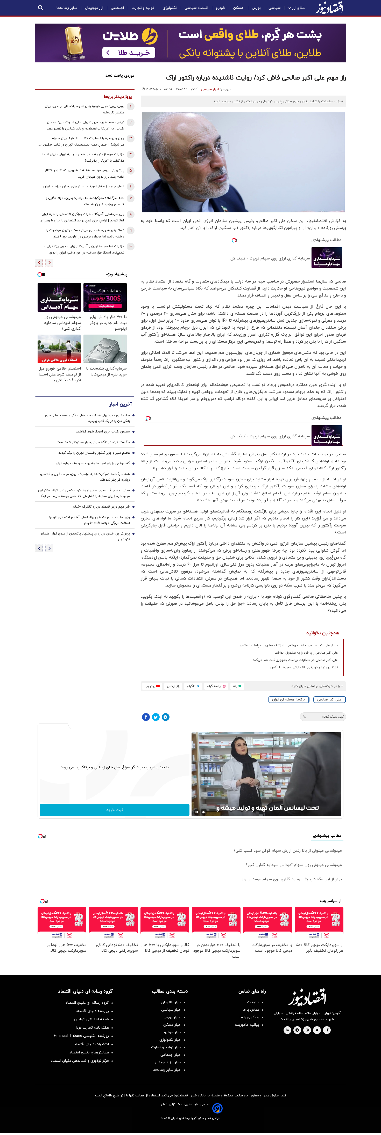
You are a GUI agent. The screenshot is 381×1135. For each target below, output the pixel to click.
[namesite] (329, 8)
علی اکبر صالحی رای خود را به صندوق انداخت (306, 652)
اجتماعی (117, 7)
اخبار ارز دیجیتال (168, 1062)
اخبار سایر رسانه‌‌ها (167, 1069)
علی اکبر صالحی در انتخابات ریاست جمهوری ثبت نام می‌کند (295, 660)
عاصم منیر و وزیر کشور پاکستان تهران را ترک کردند (94, 453)
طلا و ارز (298, 7)
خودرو (220, 7)
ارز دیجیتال (94, 7)
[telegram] (297, 1030)
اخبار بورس (172, 1017)
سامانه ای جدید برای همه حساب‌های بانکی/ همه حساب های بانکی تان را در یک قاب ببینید (87, 418)
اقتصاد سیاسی (196, 7)
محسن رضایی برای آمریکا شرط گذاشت (103, 431)
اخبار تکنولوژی (170, 1039)
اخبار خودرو (172, 1032)
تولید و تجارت (143, 7)
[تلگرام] (166, 717)
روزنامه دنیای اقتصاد (92, 1011)
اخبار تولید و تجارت (166, 1047)
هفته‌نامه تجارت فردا (92, 1027)
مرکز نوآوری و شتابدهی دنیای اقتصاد (80, 1060)
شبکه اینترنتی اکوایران (91, 1019)
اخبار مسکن (172, 1024)
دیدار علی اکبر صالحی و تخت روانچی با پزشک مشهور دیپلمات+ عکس (289, 645)
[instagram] (307, 1030)
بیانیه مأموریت (247, 1024)
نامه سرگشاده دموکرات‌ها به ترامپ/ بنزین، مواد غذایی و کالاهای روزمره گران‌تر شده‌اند (85, 201)
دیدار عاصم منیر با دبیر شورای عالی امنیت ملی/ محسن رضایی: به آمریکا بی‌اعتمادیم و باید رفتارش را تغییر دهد (85, 125)
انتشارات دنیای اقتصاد (91, 1044)
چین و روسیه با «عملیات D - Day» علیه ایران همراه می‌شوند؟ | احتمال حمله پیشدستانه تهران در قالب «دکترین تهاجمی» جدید (82, 142)
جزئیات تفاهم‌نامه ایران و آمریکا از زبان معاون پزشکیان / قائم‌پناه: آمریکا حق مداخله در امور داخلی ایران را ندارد (84, 249)
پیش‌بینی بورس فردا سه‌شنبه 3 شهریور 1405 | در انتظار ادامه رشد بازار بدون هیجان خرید (84, 173)
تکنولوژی (170, 7)
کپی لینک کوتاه (333, 717)
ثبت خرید (114, 810)
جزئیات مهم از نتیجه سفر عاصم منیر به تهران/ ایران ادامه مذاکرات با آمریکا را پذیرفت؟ (83, 157)
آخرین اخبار (120, 404)
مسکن (238, 7)
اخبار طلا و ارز (171, 1002)
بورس (256, 7)
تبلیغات (253, 1002)
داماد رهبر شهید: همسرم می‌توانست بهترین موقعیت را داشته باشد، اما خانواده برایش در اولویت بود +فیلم (85, 233)
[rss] (287, 1030)
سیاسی (275, 7)
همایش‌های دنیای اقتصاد (89, 1052)
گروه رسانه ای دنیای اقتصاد (87, 1002)
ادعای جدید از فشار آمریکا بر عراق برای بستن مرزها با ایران (83, 186)
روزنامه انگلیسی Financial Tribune (81, 1035)
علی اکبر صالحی (329, 699)
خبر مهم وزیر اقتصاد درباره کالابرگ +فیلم (101, 506)
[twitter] (317, 1030)
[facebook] (327, 1030)
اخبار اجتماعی (170, 1054)
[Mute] (204, 812)
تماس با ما (251, 1009)
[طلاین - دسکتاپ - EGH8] (190, 43)
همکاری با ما (249, 1017)
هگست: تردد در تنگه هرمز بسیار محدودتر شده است (93, 442)
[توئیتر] (156, 717)
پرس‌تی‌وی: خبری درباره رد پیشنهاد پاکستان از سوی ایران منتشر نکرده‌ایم (84, 109)
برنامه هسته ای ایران (288, 699)
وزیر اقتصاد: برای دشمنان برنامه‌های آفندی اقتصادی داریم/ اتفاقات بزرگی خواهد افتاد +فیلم (89, 520)
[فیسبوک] (146, 717)
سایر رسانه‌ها (67, 7)
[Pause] (197, 812)
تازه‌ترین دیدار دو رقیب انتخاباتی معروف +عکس (304, 667)
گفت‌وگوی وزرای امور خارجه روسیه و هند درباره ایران (93, 463)
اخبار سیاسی (210, 89)
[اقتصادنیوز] (307, 997)
